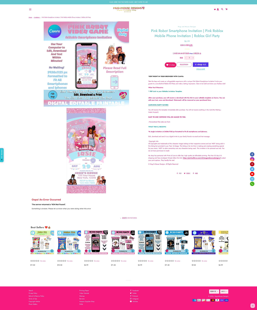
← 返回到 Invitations (128, 218)
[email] (252, 179)
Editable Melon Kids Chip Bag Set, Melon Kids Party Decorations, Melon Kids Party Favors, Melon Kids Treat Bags (41, 257)
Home (30, 17)
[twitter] (252, 169)
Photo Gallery (33, 304)
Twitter (134, 293)
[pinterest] (252, 164)
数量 (181, 58)
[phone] (252, 184)
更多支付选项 (200, 69)
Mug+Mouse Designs (221, 296)
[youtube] (252, 174)
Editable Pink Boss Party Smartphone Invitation (94, 257)
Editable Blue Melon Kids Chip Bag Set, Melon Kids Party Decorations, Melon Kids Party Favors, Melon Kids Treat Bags (68, 257)
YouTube (135, 301)
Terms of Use (33, 299)
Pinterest (135, 296)
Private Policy (33, 293)
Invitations (37, 17)
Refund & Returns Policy (36, 296)
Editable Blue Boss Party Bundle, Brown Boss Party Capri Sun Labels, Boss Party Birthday (175, 257)
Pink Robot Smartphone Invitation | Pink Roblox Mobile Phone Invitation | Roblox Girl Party (66, 17)
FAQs (81, 304)
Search (31, 290)
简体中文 (213, 291)
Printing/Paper (84, 290)
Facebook (135, 290)
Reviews (82, 299)
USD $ (223, 291)
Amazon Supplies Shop (86, 301)
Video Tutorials (84, 293)
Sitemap (82, 296)
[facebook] (252, 154)
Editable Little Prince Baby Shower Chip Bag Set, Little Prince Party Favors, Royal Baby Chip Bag (203, 257)
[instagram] (252, 159)
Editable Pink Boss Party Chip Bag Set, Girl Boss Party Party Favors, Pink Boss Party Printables (121, 257)
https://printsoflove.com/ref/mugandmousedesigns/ (201, 158)
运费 (190, 45)
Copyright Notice (34, 301)
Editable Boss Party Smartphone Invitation (147, 257)
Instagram (135, 299)
